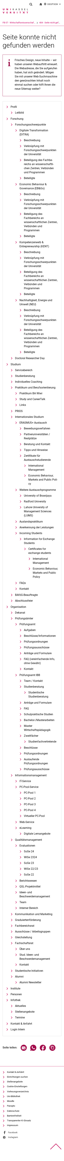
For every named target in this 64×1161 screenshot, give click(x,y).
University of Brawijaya (38, 495)
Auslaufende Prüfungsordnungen (36, 761)
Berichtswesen (28, 880)
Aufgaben (30, 630)
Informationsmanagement (31, 775)
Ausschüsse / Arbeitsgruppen (32, 931)
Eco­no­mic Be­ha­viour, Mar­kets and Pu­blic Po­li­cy (43, 479)
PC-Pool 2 (30, 798)
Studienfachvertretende (42, 741)
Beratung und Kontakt (37, 444)
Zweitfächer (31, 735)
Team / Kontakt (33, 680)
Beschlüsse (31, 747)
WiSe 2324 (30, 857)
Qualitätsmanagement (28, 839)
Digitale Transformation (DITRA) (33, 132)
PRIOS (19, 411)
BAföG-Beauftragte (26, 595)
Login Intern (18, 1029)
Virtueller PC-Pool (34, 816)
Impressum (12, 1125)
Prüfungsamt (27, 624)
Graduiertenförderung (28, 920)
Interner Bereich (28, 908)
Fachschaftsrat (24, 943)
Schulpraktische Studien (38, 714)
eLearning (25, 827)
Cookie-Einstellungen (17, 1086)
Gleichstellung (23, 937)
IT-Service (25, 781)
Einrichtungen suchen (17, 1077)
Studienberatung (25, 376)
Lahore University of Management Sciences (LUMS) (37, 511)
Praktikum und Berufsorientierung (35, 387)
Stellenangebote (24, 1011)
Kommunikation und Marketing (33, 914)
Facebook (13, 1132)
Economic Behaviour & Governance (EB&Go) (33, 186)
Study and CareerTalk (32, 399)
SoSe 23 (29, 863)
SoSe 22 (29, 874)
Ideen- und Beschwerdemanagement (34, 894)
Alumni (19, 976)
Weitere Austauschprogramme (37, 489)
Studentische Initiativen (29, 970)
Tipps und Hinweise (36, 450)
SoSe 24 (29, 851)
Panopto (11, 1106)
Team (22, 902)
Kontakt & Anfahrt (21, 1023)
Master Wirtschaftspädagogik (37, 728)
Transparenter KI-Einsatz (19, 1120)
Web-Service (26, 822)
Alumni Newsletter (30, 982)
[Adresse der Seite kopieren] (52, 1050)
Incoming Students (30, 533)
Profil (14, 106)
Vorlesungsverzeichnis (18, 1091)
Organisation (18, 606)
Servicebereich (23, 370)
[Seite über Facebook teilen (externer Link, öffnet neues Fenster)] (43, 1050)
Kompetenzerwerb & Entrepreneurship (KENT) (34, 244)
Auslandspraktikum (31, 521)
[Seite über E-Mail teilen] (24, 1050)
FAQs (22, 583)
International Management (36, 467)
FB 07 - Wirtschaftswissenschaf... (19, 22)
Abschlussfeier (24, 600)
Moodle (10, 1101)
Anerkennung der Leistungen (36, 527)
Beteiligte (29, 178)
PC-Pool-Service (28, 787)
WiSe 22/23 (31, 868)
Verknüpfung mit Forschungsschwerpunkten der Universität (40, 150)
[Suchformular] (31, 4)
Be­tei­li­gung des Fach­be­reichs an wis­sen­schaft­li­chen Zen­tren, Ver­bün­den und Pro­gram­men (39, 166)
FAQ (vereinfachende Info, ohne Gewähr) (39, 661)
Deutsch (54, 4)
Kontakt (24, 588)
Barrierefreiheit (14, 1115)
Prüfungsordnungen (36, 641)
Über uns (24, 949)
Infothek (15, 1000)
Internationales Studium (29, 416)
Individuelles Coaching (28, 381)
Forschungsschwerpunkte (30, 124)
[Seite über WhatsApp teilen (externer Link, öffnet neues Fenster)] (33, 1050)
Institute (15, 988)
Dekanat (20, 612)
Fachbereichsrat (24, 925)
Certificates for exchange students (39, 551)
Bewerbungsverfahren (37, 428)
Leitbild (19, 112)
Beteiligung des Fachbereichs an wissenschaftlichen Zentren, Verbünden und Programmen (41, 222)
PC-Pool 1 (30, 792)
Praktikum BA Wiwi (30, 393)
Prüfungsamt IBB (29, 675)
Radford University (35, 501)
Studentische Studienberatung (38, 694)
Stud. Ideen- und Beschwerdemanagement (34, 956)
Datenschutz (13, 1111)
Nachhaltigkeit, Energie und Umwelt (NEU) (35, 302)
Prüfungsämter (24, 618)
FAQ (26, 708)
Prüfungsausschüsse (36, 647)
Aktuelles (20, 1006)
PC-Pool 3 (30, 804)
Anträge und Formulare (38, 653)
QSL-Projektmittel (29, 886)
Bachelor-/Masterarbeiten (39, 720)
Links (22, 405)
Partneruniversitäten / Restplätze (37, 436)
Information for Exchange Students (39, 541)
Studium (16, 364)
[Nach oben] (55, 1147)
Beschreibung (32, 140)
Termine (20, 1017)
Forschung (17, 118)
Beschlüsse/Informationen (40, 635)
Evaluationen (27, 845)
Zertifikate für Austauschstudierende (37, 457)
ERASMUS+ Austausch (33, 422)
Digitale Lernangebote (37, 833)
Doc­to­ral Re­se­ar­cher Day (30, 358)
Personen (16, 994)
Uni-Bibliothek (13, 1096)
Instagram (13, 1137)
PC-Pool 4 (30, 810)
